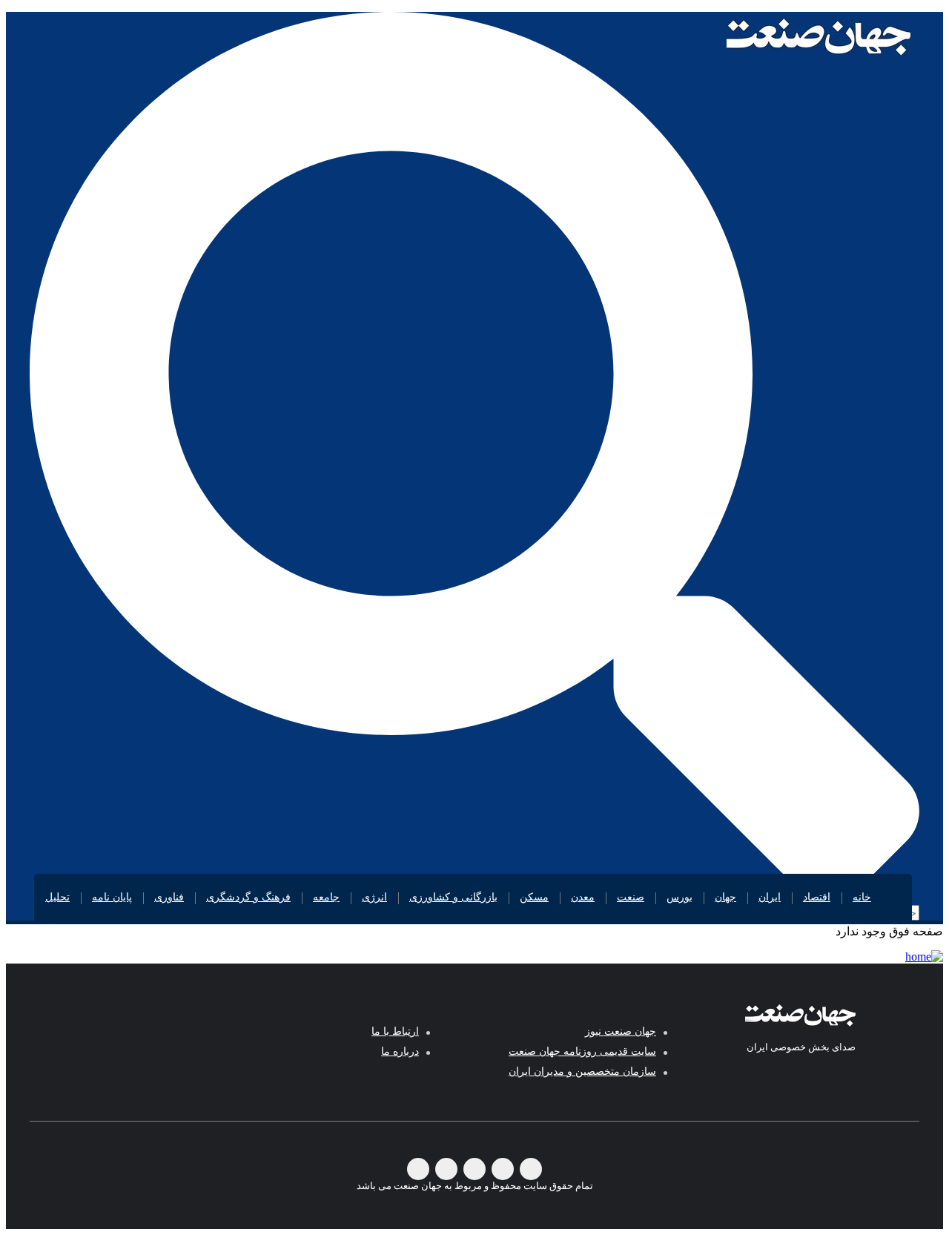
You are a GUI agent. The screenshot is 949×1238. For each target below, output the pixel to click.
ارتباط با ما (395, 1031)
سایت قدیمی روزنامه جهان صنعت (582, 1051)
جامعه (326, 897)
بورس (679, 897)
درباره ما (400, 1051)
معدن (583, 897)
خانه (862, 897)
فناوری (169, 897)
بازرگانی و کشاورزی (453, 897)
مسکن (534, 897)
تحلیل (57, 897)
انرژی (374, 897)
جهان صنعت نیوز (620, 1031)
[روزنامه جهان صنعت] (819, 35)
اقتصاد (816, 897)
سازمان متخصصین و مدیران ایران (582, 1071)
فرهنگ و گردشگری (248, 897)
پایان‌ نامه (112, 897)
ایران (769, 897)
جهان (725, 897)
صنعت (630, 897)
